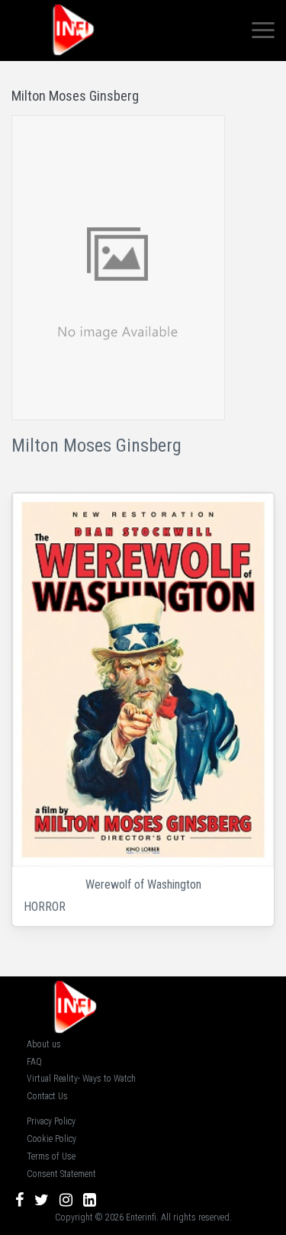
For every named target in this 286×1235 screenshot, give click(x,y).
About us (44, 1044)
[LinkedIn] (89, 1200)
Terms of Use (51, 1156)
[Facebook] (19, 1200)
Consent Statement (61, 1174)
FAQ (34, 1062)
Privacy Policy (51, 1121)
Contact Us (47, 1096)
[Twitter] (42, 1200)
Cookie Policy (51, 1139)
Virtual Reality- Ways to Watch (81, 1078)
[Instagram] (66, 1200)
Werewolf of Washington (143, 884)
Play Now (145, 680)
